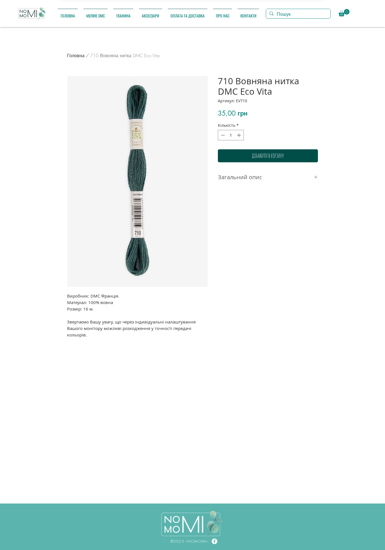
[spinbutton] (231, 135)
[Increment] (239, 135)
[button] (95, 13)
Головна (76, 55)
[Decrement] (222, 135)
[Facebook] (214, 541)
